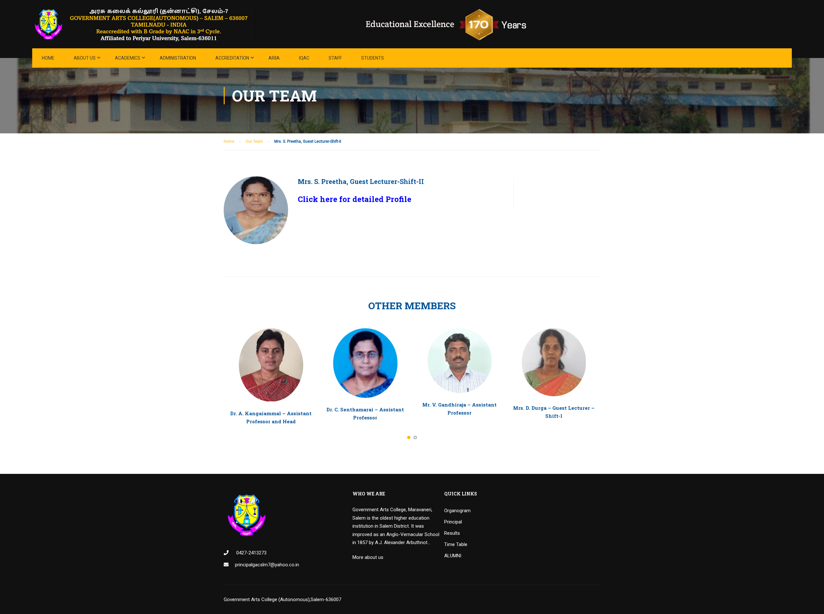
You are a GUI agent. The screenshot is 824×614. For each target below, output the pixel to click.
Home (48, 58)
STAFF (335, 58)
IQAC (304, 58)
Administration (178, 58)
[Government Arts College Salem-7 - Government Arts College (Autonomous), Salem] (289, 24)
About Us (85, 58)
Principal (453, 522)
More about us (367, 557)
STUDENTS (372, 58)
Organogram (457, 510)
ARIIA (274, 58)
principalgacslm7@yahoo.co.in (267, 565)
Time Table (455, 544)
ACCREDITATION (232, 58)
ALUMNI (452, 556)
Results (452, 533)
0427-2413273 (251, 553)
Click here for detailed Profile (354, 199)
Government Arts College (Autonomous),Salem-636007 (282, 599)
